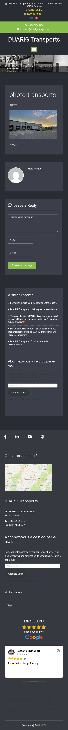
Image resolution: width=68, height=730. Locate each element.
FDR (44, 725)
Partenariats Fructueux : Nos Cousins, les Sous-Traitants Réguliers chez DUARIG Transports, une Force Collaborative (32, 331)
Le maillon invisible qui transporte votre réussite (34, 303)
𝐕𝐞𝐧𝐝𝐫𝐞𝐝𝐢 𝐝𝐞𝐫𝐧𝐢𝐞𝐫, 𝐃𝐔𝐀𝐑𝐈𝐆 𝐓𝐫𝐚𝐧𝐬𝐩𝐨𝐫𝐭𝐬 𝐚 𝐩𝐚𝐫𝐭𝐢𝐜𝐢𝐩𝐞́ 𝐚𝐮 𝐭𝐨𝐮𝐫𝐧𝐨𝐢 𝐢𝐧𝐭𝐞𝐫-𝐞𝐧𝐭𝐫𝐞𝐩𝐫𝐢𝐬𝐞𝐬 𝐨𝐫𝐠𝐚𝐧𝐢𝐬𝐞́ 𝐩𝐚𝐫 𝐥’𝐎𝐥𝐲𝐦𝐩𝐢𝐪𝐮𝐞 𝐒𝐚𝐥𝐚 (33, 319)
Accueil (7, 67)
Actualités (15, 67)
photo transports (32, 95)
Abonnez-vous (18, 392)
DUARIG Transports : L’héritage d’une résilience (33, 309)
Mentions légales (13, 592)
